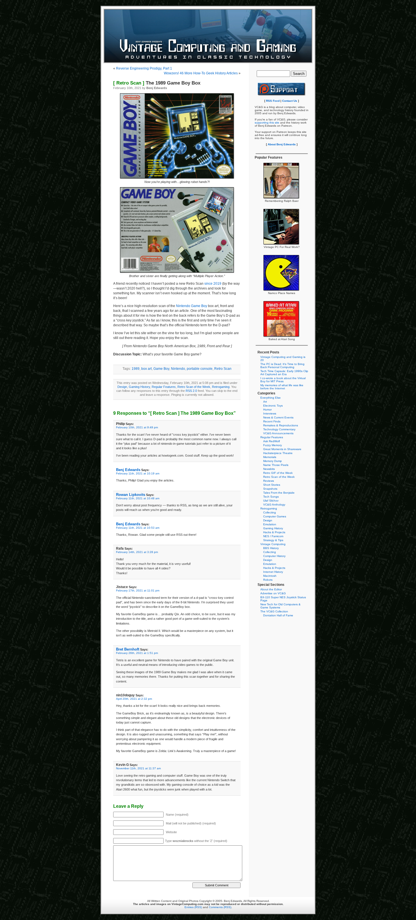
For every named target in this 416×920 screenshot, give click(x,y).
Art (265, 401)
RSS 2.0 (191, 390)
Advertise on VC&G (273, 593)
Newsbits (269, 468)
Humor (267, 409)
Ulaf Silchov (270, 500)
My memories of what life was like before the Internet (281, 387)
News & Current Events (278, 417)
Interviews (269, 413)
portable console (200, 369)
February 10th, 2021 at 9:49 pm (137, 427)
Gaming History (139, 386)
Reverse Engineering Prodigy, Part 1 (144, 68)
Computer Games (274, 516)
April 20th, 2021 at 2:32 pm (134, 698)
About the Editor (271, 589)
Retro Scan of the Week (193, 386)
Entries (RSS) (193, 907)
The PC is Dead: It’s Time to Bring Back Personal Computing (282, 365)
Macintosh (269, 575)
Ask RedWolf (271, 441)
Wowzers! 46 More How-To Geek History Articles (201, 73)
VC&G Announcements (278, 433)
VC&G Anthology (274, 504)
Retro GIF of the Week (278, 472)
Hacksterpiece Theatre (278, 453)
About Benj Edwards (282, 144)
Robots (268, 579)
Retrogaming (221, 386)
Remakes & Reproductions (280, 425)
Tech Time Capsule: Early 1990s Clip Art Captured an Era (284, 373)
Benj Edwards (128, 470)
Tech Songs (271, 496)
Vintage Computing (273, 544)
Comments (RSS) (220, 907)
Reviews (268, 480)
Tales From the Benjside (279, 492)
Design (122, 386)
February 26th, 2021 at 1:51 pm (137, 653)
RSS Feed (273, 100)
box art (146, 369)
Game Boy (161, 369)
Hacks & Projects (274, 532)
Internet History (273, 571)
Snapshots (270, 488)
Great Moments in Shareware (282, 449)
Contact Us (289, 100)
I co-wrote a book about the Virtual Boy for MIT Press (283, 380)
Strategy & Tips (273, 540)
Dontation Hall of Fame (278, 615)
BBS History (271, 548)
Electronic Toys (273, 405)
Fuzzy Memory (272, 445)
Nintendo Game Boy (191, 306)
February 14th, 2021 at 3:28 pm (137, 552)
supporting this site (267, 122)
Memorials (269, 457)
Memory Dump (272, 461)
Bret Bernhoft (127, 649)
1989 (136, 369)
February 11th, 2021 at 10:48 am (137, 498)
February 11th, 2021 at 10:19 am (137, 473)
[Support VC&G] (282, 95)
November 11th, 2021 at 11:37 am (138, 768)
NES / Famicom (273, 536)
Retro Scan (222, 369)
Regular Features (164, 386)
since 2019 (212, 284)
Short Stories (271, 484)
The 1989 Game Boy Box (156, 83)
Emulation (269, 524)
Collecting (269, 512)
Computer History (274, 556)
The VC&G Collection (274, 611)
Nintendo (178, 369)
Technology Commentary (279, 429)
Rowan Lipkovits (130, 495)
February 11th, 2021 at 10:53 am (137, 527)
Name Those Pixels (275, 465)
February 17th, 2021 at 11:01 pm (137, 590)
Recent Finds (271, 421)
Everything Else (270, 397)
